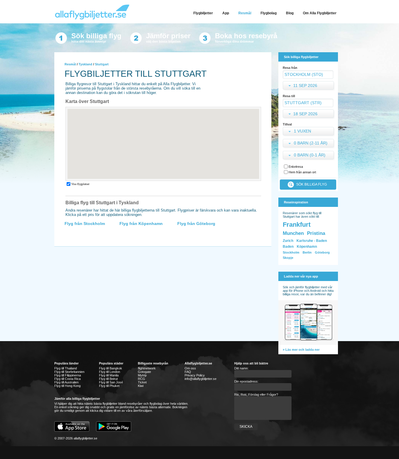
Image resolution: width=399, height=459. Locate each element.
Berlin (307, 252)
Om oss (190, 368)
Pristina (316, 233)
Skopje (288, 257)
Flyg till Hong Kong (67, 386)
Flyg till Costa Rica (67, 379)
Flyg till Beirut (108, 379)
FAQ (188, 372)
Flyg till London (109, 372)
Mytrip (142, 375)
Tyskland (85, 64)
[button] (309, 132)
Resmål (70, 64)
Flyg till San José (111, 382)
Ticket (142, 382)
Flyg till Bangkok (110, 368)
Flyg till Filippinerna (67, 375)
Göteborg (322, 252)
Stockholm (291, 252)
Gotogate (144, 372)
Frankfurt (296, 224)
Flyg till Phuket (109, 386)
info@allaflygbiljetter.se (200, 379)
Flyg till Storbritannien (69, 372)
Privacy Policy (195, 375)
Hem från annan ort (302, 172)
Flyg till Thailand (65, 368)
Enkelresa (296, 166)
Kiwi (140, 386)
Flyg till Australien (66, 382)
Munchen (293, 233)
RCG (141, 379)
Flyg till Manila (109, 375)
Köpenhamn (307, 247)
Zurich (288, 241)
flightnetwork (147, 368)
